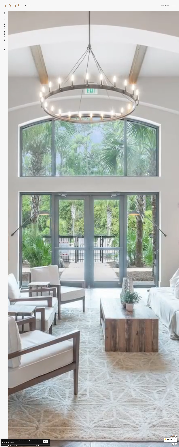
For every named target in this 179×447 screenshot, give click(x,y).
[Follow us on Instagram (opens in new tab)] (4, 50)
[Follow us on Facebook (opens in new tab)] (4, 47)
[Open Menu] (174, 5)
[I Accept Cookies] (48, 440)
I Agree (45, 441)
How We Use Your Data (12, 445)
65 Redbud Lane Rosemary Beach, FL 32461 (4, 33)
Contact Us (37, 445)
